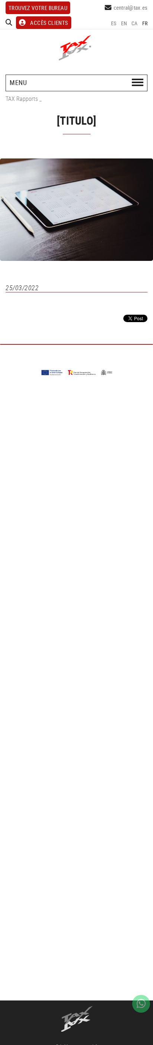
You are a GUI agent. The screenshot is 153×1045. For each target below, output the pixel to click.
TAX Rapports (22, 99)
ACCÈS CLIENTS (49, 22)
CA (134, 23)
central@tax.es (131, 7)
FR (145, 23)
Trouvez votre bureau (38, 8)
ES (114, 23)
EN (124, 23)
